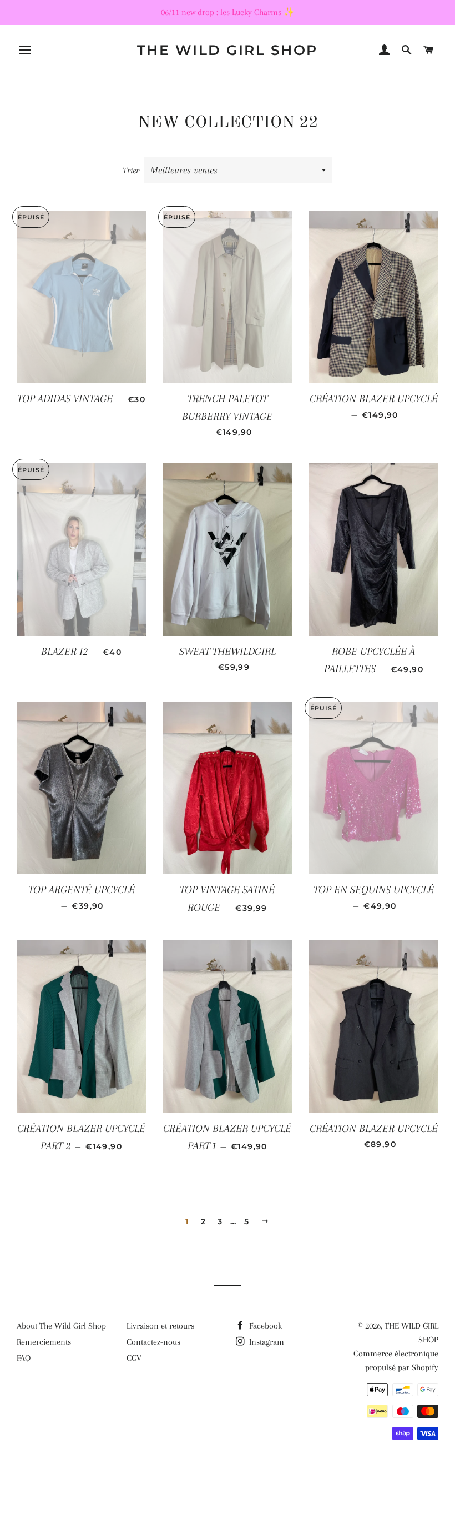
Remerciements (44, 1342)
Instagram (265, 1342)
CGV (134, 1358)
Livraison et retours (160, 1326)
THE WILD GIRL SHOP (227, 50)
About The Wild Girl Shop (61, 1326)
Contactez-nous (153, 1342)
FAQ (24, 1358)
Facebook (264, 1326)
